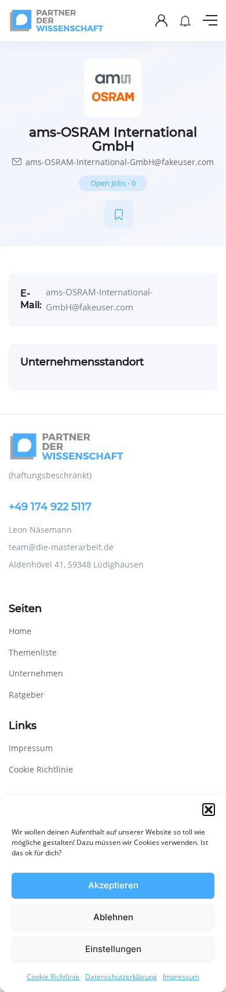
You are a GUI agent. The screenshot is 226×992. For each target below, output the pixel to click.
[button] (208, 809)
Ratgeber (26, 694)
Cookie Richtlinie (53, 977)
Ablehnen (113, 917)
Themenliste (33, 652)
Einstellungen (113, 948)
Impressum (181, 977)
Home (20, 630)
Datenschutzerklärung (121, 977)
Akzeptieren (113, 885)
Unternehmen (36, 673)
